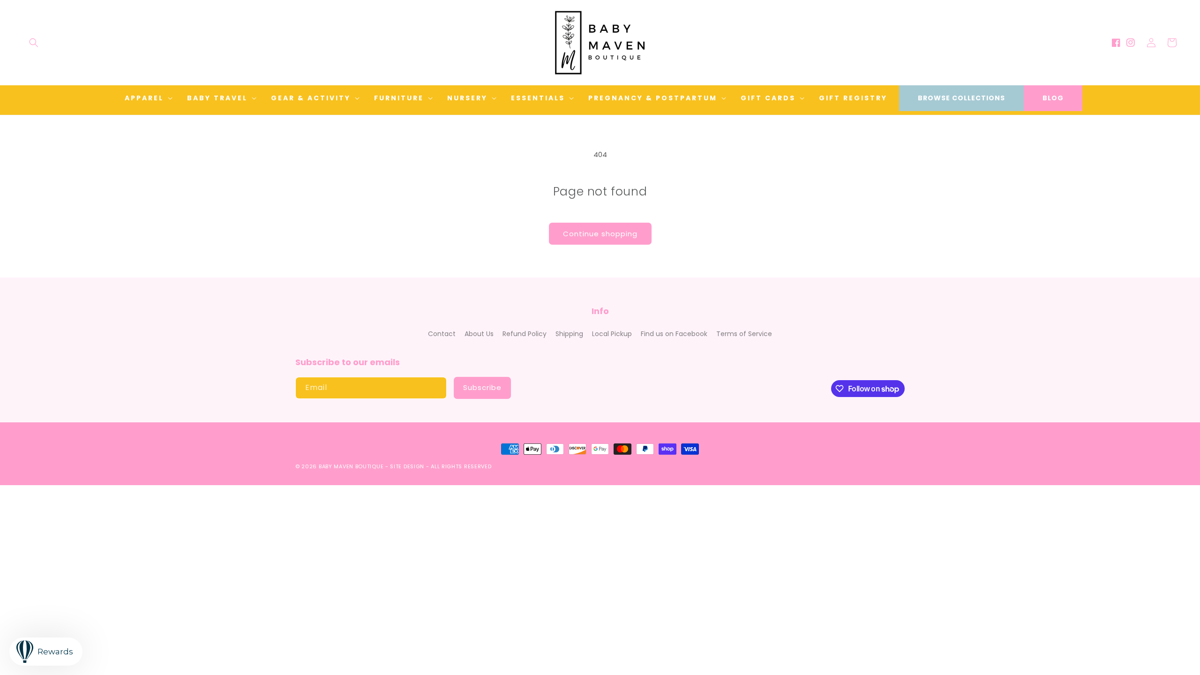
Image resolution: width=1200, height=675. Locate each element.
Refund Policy (524, 333)
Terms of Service (744, 333)
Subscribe (482, 387)
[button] (33, 42)
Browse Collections (961, 98)
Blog (1053, 98)
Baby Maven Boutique (351, 466)
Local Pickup (612, 333)
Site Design (407, 466)
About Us (479, 333)
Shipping (569, 333)
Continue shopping (600, 234)
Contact (442, 333)
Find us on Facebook (674, 333)
